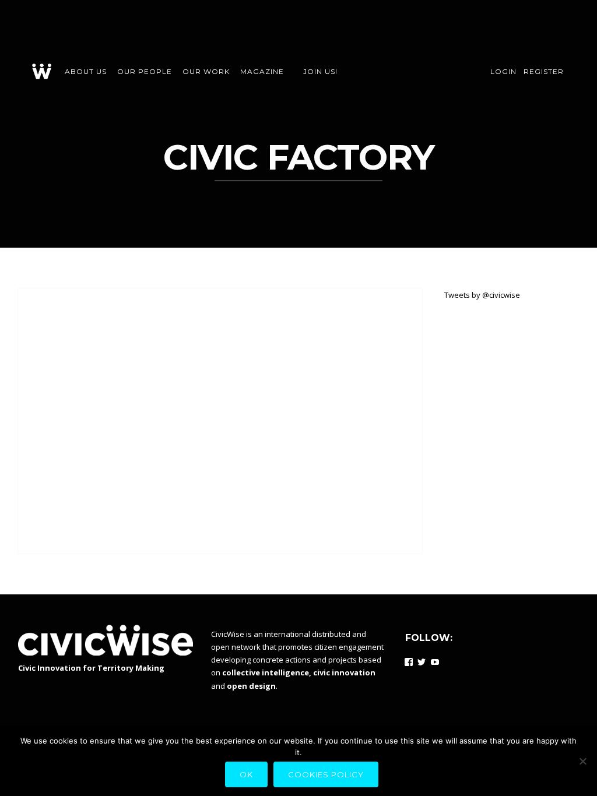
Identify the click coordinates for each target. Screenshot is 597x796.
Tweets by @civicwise (482, 295)
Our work (206, 71)
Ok (246, 774)
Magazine (262, 71)
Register (544, 71)
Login (503, 71)
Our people (144, 71)
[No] (582, 761)
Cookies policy (326, 774)
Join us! (320, 71)
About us (86, 71)
